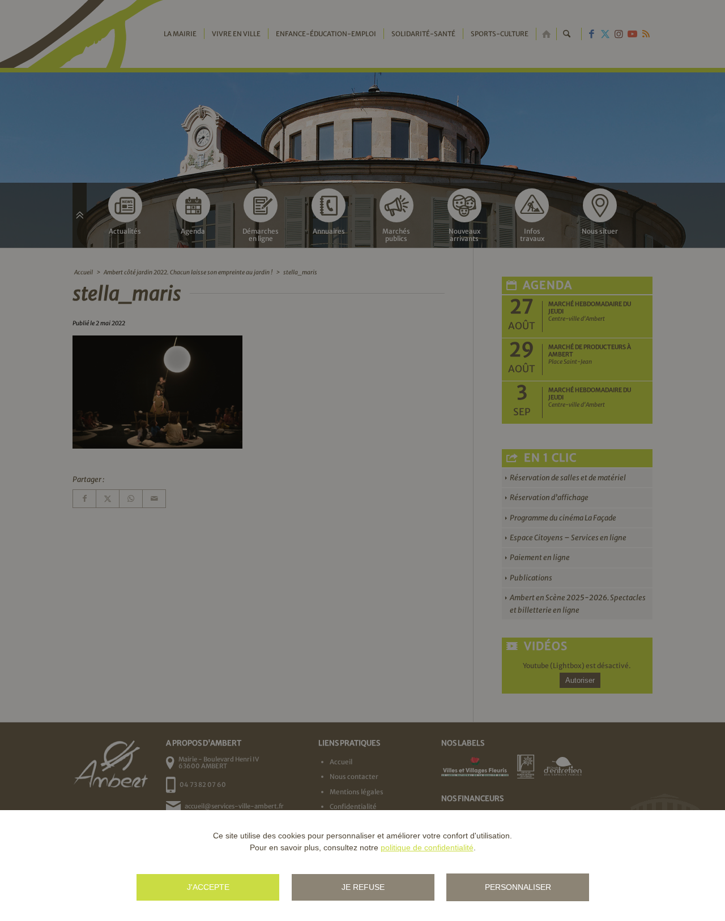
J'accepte (208, 887)
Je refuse (363, 887)
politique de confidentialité (427, 847)
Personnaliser (518, 887)
